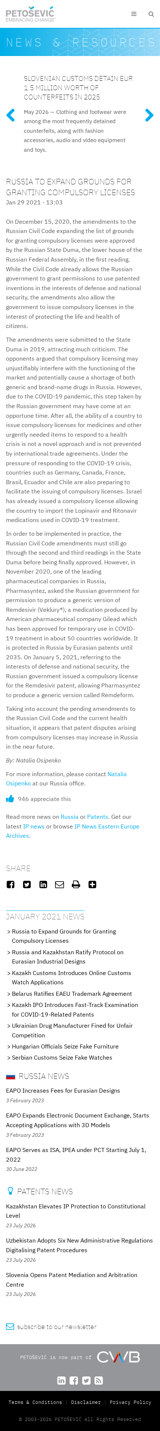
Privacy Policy (130, 1402)
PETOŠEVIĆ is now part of (57, 1357)
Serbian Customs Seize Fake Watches (62, 1057)
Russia (70, 816)
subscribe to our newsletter (51, 1326)
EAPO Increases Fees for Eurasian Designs (63, 1090)
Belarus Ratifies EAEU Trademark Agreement (72, 993)
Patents (97, 816)
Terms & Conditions (37, 1402)
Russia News (43, 1075)
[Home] (31, 14)
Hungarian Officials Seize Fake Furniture (65, 1046)
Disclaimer (86, 1402)
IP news (34, 826)
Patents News (40, 1191)
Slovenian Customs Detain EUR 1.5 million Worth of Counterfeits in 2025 (78, 87)
